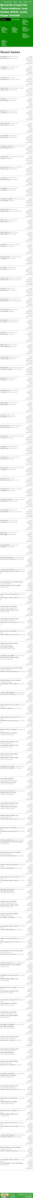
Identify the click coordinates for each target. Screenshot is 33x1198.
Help (20, 2)
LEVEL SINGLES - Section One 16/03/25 (26, 29)
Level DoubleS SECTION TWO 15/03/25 (4, 29)
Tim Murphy (28, 1196)
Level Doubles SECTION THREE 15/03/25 (15, 29)
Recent (3, 19)
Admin (26, 2)
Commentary (16, 19)
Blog (15, 2)
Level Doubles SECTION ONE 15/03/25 (25, 21)
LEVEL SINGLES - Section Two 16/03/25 (26, 35)
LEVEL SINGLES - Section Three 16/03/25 (4, 42)
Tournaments (8, 2)
